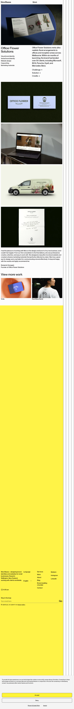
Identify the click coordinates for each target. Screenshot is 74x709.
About (39, 577)
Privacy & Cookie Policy (34, 705)
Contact (40, 588)
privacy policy (21, 604)
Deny (37, 700)
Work (39, 574)
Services (40, 572)
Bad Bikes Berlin (37, 299)
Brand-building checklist (42, 584)
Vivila (2, 299)
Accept (37, 695)
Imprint (45, 705)
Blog (38, 580)
